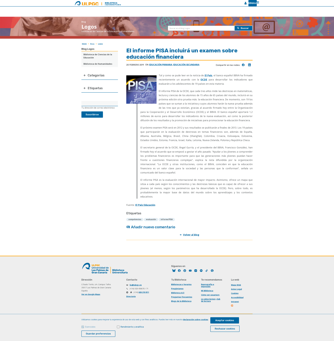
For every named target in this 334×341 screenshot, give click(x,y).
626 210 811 (144, 292)
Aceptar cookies (224, 320)
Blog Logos (87, 49)
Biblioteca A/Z (177, 293)
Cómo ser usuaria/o (210, 295)
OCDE (204, 79)
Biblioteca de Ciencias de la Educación (98, 56)
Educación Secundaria (186, 64)
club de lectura (210, 300)
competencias (134, 219)
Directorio (131, 296)
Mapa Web (236, 285)
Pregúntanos (177, 288)
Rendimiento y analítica (132, 327)
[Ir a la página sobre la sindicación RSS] (232, 306)
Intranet (235, 301)
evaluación (151, 219)
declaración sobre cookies (195, 319)
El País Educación (145, 204)
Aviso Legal (236, 289)
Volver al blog (191, 234)
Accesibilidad (237, 297)
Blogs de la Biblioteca (181, 301)
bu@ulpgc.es (136, 285)
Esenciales (90, 327)
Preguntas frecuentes (181, 297)
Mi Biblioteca (207, 290)
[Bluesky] (173, 271)
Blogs (92, 44)
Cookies (234, 293)
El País (208, 75)
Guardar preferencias (98, 333)
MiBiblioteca (251, 3)
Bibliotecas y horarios (181, 284)
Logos (100, 44)
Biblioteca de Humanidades (98, 63)
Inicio (84, 44)
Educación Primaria (160, 64)
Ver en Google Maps (90, 294)
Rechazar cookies (225, 328)
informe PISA (167, 219)
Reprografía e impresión (207, 285)
